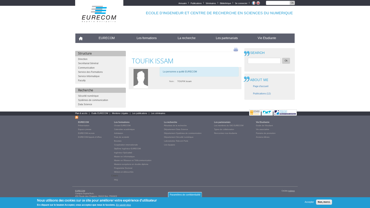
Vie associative (262, 129)
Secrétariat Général (88, 63)
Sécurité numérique (88, 96)
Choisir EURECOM (122, 125)
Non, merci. (324, 202)
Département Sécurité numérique (178, 137)
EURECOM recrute (86, 133)
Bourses (117, 141)
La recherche (187, 38)
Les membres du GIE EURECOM (228, 125)
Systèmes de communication (93, 100)
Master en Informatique (124, 156)
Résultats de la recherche (175, 125)
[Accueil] (99, 19)
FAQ (116, 180)
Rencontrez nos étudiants (225, 133)
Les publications (139, 113)
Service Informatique (89, 76)
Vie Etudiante (267, 38)
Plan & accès (81, 113)
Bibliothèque (225, 3)
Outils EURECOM (99, 113)
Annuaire (182, 3)
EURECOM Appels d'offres (90, 137)
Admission (118, 133)
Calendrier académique (124, 129)
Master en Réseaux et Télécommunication (132, 160)
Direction (82, 59)
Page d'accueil (260, 86)
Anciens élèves (262, 137)
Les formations (147, 38)
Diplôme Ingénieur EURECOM (127, 149)
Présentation (83, 125)
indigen (291, 191)
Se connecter (241, 3)
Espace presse (84, 129)
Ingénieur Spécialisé (123, 153)
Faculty (82, 80)
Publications (196, 3)
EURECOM (107, 38)
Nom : (172, 81)
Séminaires (211, 3)
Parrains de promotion (266, 133)
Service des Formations (90, 72)
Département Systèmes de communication (183, 133)
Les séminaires (158, 113)
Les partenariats (227, 38)
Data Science (85, 104)
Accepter (309, 202)
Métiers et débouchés (123, 172)
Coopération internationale (126, 145)
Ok (292, 3)
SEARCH (257, 53)
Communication (86, 67)
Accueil (82, 38)
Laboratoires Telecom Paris (176, 141)
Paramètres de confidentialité (185, 194)
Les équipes (169, 145)
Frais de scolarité (121, 137)
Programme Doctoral (123, 168)
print (236, 49)
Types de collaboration (224, 129)
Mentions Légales (120, 113)
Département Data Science (176, 129)
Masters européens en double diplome (131, 164)
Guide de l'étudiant (264, 125)
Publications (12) (262, 93)
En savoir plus (123, 205)
